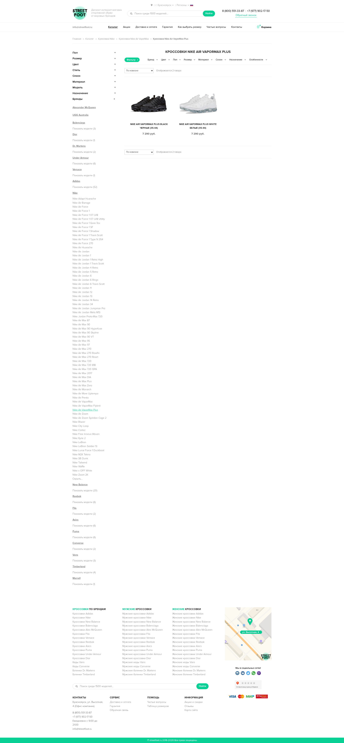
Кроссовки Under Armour (87, 654)
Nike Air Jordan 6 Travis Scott (89, 284)
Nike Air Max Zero (82, 385)
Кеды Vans (78, 662)
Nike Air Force (80, 206)
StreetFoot (80, 13)
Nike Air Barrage (81, 202)
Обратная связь (119, 710)
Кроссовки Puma (82, 650)
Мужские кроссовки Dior (136, 658)
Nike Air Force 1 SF (83, 227)
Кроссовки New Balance (86, 621)
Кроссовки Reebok (83, 642)
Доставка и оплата (146, 27)
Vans (75, 554)
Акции (126, 27)
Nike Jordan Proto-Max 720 (87, 316)
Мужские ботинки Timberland (139, 674)
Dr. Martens (79, 146)
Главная (77, 38)
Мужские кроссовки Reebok (138, 642)
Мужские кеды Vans (133, 662)
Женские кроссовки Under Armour (191, 654)
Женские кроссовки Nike (186, 617)
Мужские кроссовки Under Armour (142, 654)
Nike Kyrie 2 (79, 438)
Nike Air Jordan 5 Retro (85, 271)
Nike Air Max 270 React (85, 357)
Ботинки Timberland (84, 674)
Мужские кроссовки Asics (137, 646)
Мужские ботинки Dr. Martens (139, 670)
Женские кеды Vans (183, 662)
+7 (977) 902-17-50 (258, 11)
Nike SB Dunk (80, 458)
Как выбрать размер (189, 27)
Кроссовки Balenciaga (85, 625)
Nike (75, 192)
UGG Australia (81, 115)
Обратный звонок (246, 15)
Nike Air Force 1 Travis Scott (88, 235)
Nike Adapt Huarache (84, 198)
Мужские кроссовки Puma (137, 650)
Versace (77, 169)
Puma (76, 531)
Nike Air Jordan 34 (83, 304)
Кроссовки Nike (106, 38)
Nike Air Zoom (80, 413)
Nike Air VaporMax (83, 401)
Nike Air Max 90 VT (83, 336)
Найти (208, 13)
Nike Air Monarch (82, 389)
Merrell (76, 578)
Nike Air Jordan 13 (82, 296)
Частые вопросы (216, 27)
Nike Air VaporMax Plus (85, 409)
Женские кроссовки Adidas (187, 613)
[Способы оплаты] (248, 697)
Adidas (76, 181)
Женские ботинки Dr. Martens (188, 670)
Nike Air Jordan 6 (82, 275)
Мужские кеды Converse (136, 666)
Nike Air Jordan (81, 251)
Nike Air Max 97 (81, 344)
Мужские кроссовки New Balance (141, 621)
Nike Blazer (79, 421)
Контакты (236, 27)
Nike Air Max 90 (81, 324)
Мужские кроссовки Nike (136, 617)
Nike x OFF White (82, 470)
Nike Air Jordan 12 (82, 292)
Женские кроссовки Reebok (188, 642)
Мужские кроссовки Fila (136, 633)
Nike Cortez (79, 430)
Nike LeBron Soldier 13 (85, 446)
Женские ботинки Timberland (188, 674)
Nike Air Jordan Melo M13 (86, 312)
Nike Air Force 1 (81, 210)
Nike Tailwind (80, 462)
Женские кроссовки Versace (188, 637)
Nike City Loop (81, 426)
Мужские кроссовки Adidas (138, 613)
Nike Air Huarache (82, 247)
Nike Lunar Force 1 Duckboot (88, 450)
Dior (75, 134)
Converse (78, 543)
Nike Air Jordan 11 (82, 287)
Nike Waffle (79, 466)
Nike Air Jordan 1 (82, 255)
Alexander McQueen (84, 107)
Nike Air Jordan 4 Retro (85, 267)
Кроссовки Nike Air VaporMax (134, 38)
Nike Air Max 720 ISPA (85, 369)
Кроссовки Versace (83, 637)
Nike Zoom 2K (80, 474)
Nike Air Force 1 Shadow (86, 231)
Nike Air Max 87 (81, 320)
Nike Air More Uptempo (85, 393)
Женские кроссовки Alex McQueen (192, 629)
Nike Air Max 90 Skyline (86, 332)
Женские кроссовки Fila (186, 633)
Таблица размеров (158, 706)
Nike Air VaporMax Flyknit (87, 405)
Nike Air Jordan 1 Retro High (88, 259)
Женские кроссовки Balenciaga (190, 625)
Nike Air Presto (81, 397)
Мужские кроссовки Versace (138, 637)
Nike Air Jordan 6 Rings (85, 279)
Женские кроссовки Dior (186, 658)
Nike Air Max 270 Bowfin (86, 353)
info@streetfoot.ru (82, 27)
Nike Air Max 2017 (82, 373)
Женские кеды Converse (186, 666)
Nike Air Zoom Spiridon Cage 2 (89, 417)
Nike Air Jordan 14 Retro (86, 300)
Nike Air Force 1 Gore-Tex (86, 223)
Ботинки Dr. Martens (84, 670)
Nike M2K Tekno (81, 454)
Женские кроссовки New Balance (191, 621)
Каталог (113, 27)
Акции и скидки (194, 702)
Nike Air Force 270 (83, 243)
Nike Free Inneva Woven (86, 434)
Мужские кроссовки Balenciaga (140, 625)
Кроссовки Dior (81, 658)
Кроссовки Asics (82, 646)
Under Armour (81, 157)
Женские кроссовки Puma (187, 650)
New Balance (80, 484)
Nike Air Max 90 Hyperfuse (87, 328)
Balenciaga (79, 122)
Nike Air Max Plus (82, 381)
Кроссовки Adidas (83, 613)
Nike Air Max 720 (82, 361)
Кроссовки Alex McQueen (87, 629)
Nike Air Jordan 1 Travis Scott (88, 263)
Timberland (79, 566)
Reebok (77, 496)
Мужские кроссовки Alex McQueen (142, 629)
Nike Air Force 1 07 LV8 (85, 215)
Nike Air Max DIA (82, 377)
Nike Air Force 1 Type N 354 (88, 239)
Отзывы (189, 706)
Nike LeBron (79, 442)
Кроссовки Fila (81, 633)
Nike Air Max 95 (81, 340)
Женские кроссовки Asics (187, 646)
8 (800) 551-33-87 (233, 11)
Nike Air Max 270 (82, 348)
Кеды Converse (81, 666)
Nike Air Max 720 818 (84, 365)
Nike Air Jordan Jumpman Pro (89, 308)
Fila (75, 508)
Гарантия (167, 27)
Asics (75, 519)
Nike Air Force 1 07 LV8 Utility (89, 218)
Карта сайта (191, 710)
